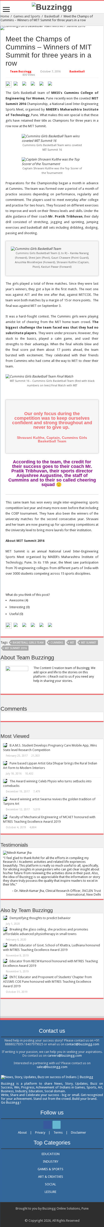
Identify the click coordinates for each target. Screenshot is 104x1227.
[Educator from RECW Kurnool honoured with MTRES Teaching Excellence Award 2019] (5, 961)
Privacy (40, 1132)
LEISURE (50, 1192)
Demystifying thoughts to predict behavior (40, 918)
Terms (58, 1132)
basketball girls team (28, 642)
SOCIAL (50, 1184)
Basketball (51, 16)
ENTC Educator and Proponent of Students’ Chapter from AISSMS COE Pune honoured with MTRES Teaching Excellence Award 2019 (47, 981)
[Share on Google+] (34, 85)
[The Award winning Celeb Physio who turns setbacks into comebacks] (5, 781)
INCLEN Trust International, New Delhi (83, 892)
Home (5, 16)
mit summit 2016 (16, 648)
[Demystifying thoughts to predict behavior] (5, 918)
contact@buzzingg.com (82, 1044)
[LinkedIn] (57, 1125)
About (22, 1132)
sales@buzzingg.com (52, 1067)
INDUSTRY (50, 1161)
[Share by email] (51, 85)
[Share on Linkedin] (42, 85)
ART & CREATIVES (50, 1177)
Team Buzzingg (20, 71)
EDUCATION (51, 1154)
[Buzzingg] (52, 6)
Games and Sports (26, 16)
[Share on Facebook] (17, 85)
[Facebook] (47, 1125)
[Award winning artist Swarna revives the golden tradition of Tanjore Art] (5, 799)
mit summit (88, 642)
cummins (56, 642)
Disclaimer (78, 1132)
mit (72, 642)
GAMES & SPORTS (50, 1169)
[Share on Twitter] (25, 85)
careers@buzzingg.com (64, 1055)
